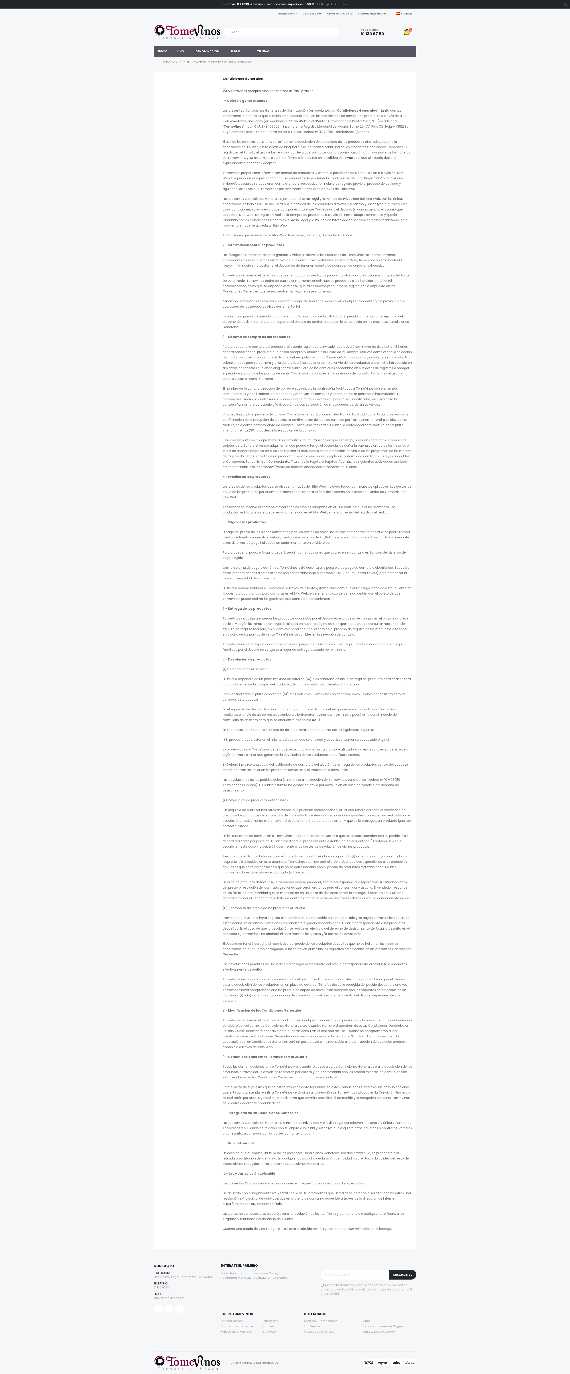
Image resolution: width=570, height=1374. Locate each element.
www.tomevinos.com (246, 121)
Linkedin (179, 1308)
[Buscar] (334, 32)
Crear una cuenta (339, 13)
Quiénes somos (231, 1321)
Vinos (366, 1321)
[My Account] (395, 32)
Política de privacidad (236, 1331)
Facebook (158, 1308)
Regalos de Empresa (319, 1331)
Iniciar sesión (287, 13)
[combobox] (281, 32)
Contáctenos (312, 13)
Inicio (155, 62)
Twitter (169, 1308)
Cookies (268, 1326)
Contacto (269, 1331)
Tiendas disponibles (372, 13)
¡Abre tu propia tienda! (378, 1331)
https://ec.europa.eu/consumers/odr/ (253, 1204)
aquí (226, 629)
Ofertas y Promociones (320, 1321)
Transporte (270, 1321)
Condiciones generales (237, 1326)
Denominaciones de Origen (382, 1326)
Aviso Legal (310, 198)
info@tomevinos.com (169, 1298)
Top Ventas (312, 1326)
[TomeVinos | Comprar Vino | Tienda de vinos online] (187, 32)
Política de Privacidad (343, 157)
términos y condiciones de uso (363, 1285)
